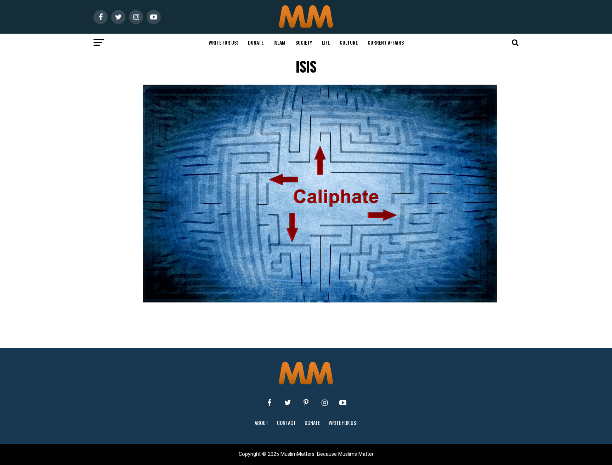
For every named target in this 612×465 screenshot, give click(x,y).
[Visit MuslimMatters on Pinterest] (306, 403)
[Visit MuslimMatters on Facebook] (269, 403)
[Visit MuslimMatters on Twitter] (287, 403)
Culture (349, 42)
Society (303, 42)
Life (326, 42)
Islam (279, 42)
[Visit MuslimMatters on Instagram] (324, 403)
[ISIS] (320, 300)
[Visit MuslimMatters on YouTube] (343, 403)
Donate (256, 42)
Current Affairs (386, 42)
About (261, 422)
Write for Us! (223, 42)
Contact (286, 422)
